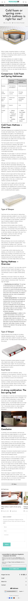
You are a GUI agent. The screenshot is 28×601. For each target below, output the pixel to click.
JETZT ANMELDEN (14, 568)
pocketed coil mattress (8, 319)
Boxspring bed (22, 97)
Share (14, 484)
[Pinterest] (22, 574)
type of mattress (5, 377)
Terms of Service (21, 521)
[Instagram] (24, 574)
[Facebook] (19, 574)
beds (4, 132)
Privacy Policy (11, 521)
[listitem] (14, 555)
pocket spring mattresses (11, 299)
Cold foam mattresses (6, 130)
